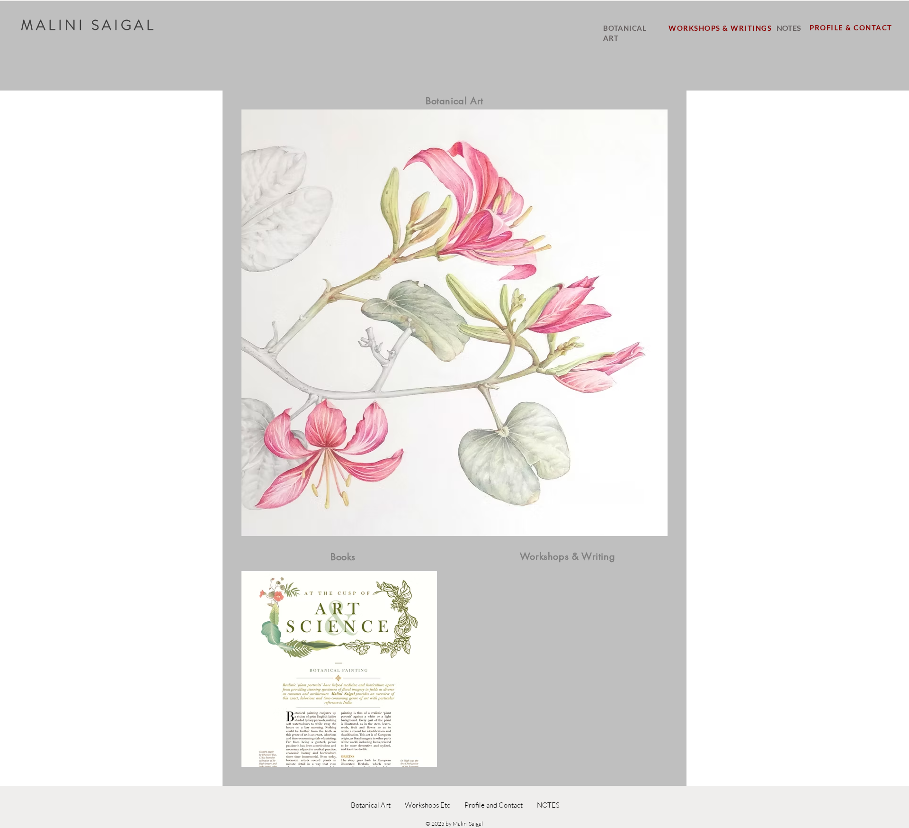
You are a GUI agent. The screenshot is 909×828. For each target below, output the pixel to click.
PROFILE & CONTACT (851, 27)
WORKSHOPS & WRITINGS (721, 28)
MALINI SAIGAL (88, 25)
